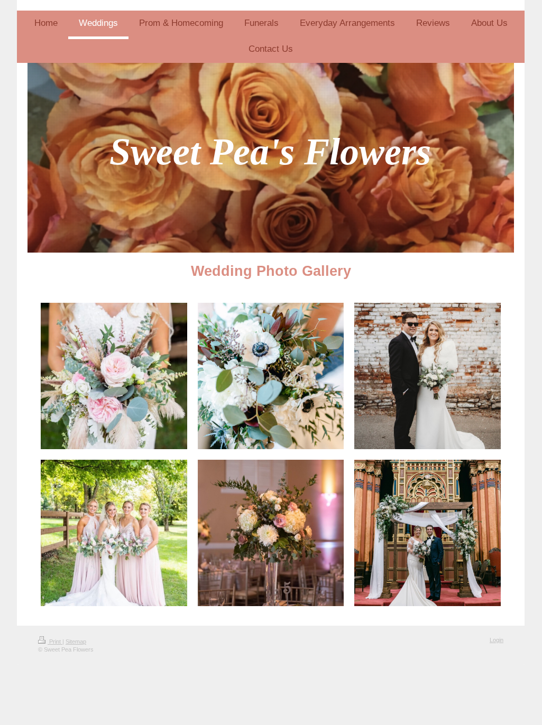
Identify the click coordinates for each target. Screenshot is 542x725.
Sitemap (76, 641)
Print (55, 641)
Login (496, 640)
